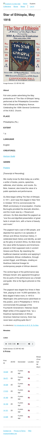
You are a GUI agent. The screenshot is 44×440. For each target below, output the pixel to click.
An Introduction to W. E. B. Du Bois (26, 325)
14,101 (5, 410)
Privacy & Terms (20, 431)
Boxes (16, 6)
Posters (6, 167)
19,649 (5, 372)
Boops (23, 6)
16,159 (5, 404)
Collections (7, 6)
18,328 (5, 385)
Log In (32, 6)
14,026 (5, 417)
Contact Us (7, 431)
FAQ (29, 431)
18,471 (5, 378)
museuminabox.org (10, 433)
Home (25, 3)
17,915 (5, 391)
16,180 (5, 397)
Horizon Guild (9, 156)
